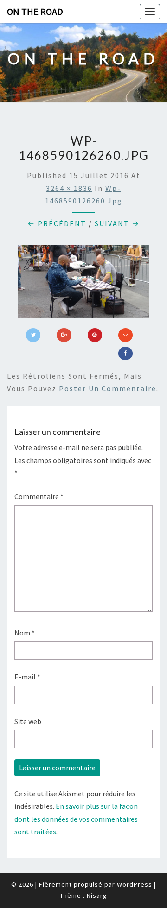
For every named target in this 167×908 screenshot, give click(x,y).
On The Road (35, 11)
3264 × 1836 (69, 188)
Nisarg (97, 895)
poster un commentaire (107, 388)
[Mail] (125, 335)
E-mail (27, 676)
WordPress (134, 884)
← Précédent (56, 223)
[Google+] (64, 335)
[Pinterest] (95, 335)
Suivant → (117, 223)
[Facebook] (125, 354)
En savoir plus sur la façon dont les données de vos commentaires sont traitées (76, 818)
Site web (27, 721)
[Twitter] (33, 335)
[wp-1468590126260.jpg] (83, 284)
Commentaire (39, 496)
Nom (24, 632)
